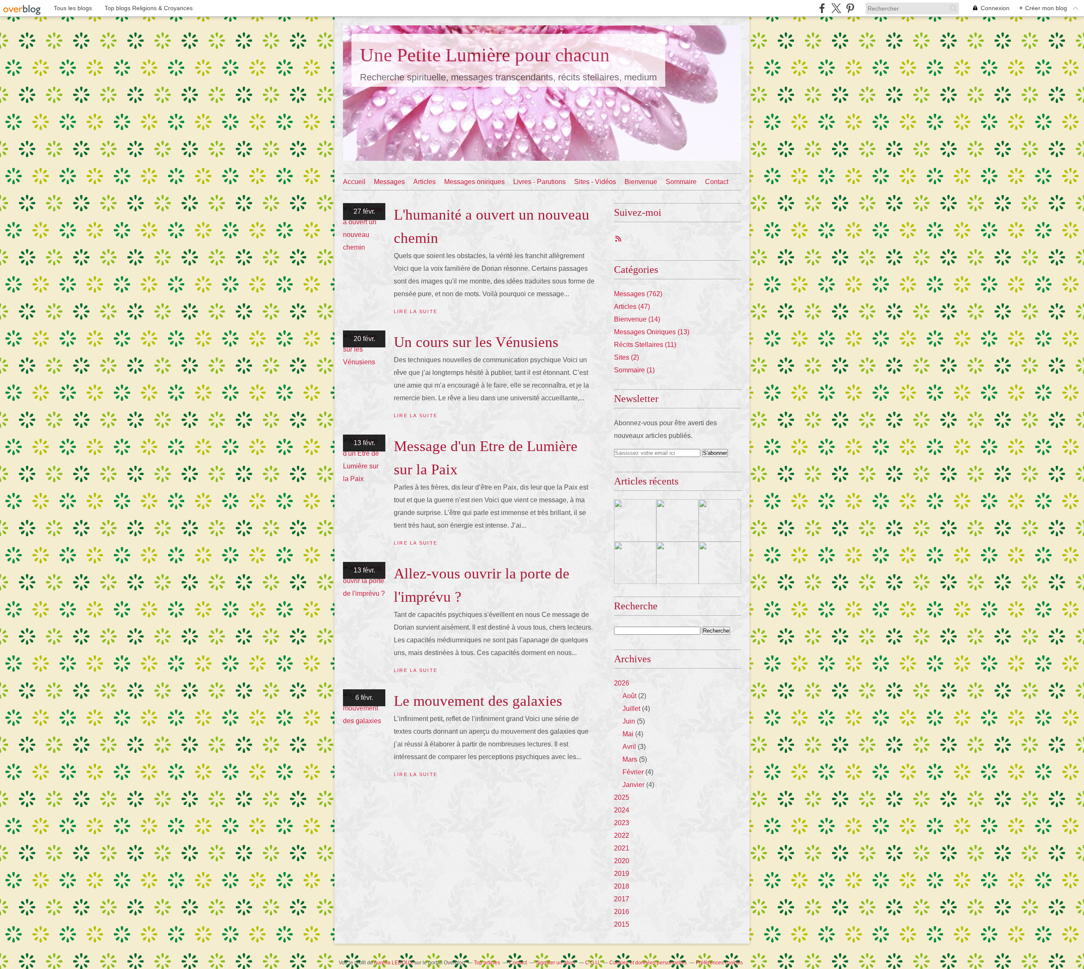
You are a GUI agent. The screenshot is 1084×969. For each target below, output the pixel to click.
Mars (629, 759)
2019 (621, 873)
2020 (621, 860)
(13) (651, 332)
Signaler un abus (556, 963)
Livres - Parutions (539, 181)
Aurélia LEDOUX (393, 963)
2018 (621, 886)
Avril (629, 746)
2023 (621, 822)
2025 (621, 797)
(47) (632, 306)
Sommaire (681, 181)
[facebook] (822, 8)
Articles (424, 181)
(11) (645, 344)
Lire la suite (415, 311)
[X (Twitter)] (836, 8)
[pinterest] (850, 8)
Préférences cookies (719, 963)
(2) (626, 357)
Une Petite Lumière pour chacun (485, 55)
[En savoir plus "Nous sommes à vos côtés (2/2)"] (677, 563)
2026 (621, 683)
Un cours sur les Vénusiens (476, 342)
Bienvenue (641, 181)
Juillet (631, 708)
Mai (627, 734)
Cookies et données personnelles (648, 963)
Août (629, 695)
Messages (389, 181)
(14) (637, 319)
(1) (634, 370)
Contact (716, 181)
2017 (621, 899)
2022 (621, 835)
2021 (621, 848)
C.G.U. (592, 963)
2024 (621, 810)
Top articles (487, 963)
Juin (628, 721)
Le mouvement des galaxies (478, 701)
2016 (621, 911)
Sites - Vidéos (595, 181)
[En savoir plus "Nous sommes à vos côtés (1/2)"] (720, 563)
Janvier (633, 784)
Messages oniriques (474, 181)
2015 (621, 924)
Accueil (354, 181)
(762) (638, 293)
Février (633, 772)
